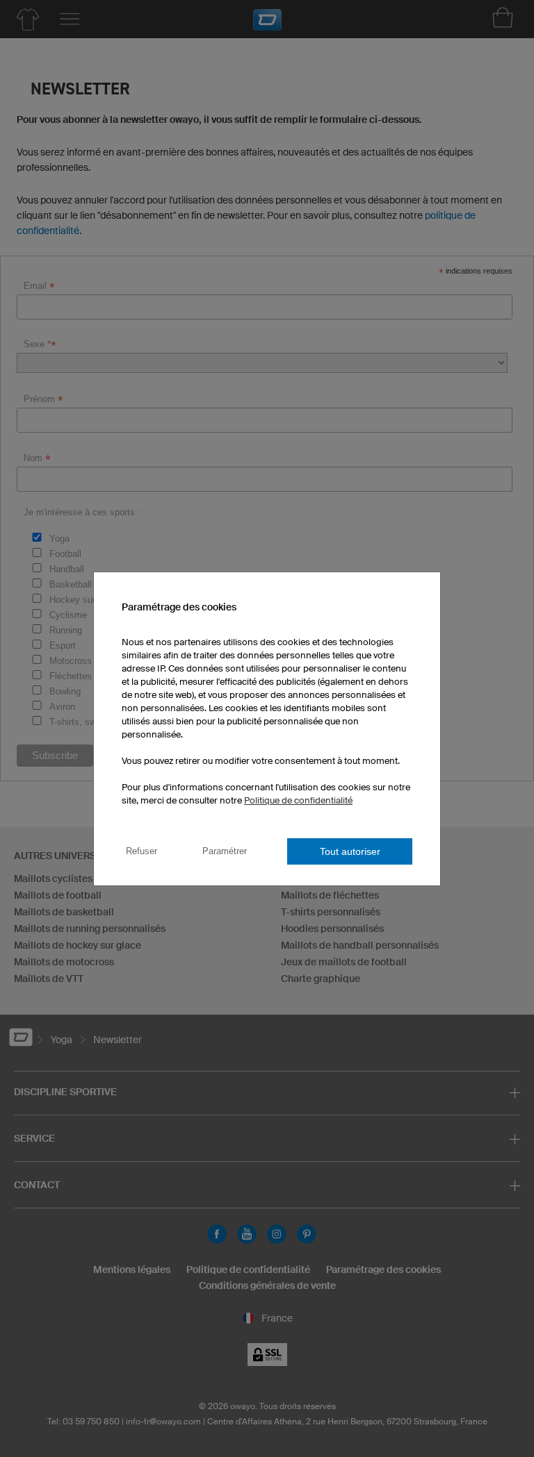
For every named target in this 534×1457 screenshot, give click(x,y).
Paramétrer (224, 851)
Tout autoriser (350, 851)
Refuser (141, 851)
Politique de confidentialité (298, 800)
